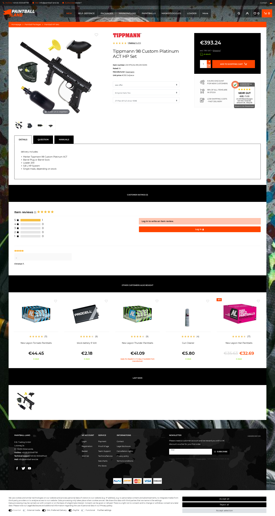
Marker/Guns (127, 13)
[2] (29, 126)
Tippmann (129, 72)
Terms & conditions (125, 461)
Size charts (102, 461)
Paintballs (149, 13)
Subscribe (222, 452)
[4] (51, 126)
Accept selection (224, 510)
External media (33, 510)
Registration (87, 446)
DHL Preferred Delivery (57, 510)
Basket (85, 451)
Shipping (216, 51)
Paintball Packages (33, 24)
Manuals (64, 139)
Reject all (224, 504)
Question (43, 139)
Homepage (16, 24)
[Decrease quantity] (209, 66)
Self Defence (86, 13)
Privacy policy (123, 456)
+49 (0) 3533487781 (29, 452)
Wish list (85, 456)
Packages (107, 13)
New (69, 13)
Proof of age (103, 446)
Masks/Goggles (171, 13)
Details (23, 139)
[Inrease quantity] (209, 62)
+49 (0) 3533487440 (38, 456)
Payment (102, 441)
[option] (36, 329)
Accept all (224, 499)
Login (84, 441)
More (205, 13)
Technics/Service (105, 456)
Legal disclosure (123, 446)
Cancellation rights (125, 451)
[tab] (23, 140)
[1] (19, 126)
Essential (17, 510)
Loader (192, 13)
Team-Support (104, 451)
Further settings (104, 510)
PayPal (76, 510)
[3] (40, 126)
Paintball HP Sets (51, 24)
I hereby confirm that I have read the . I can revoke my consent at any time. (199, 460)
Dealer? (78, 3)
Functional (90, 510)
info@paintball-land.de (49, 3)
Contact (263, 3)
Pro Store (102, 466)
